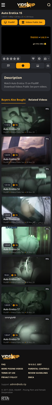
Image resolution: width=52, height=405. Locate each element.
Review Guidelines (38, 373)
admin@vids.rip (18, 384)
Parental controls (38, 368)
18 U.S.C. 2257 (34, 364)
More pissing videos (12, 368)
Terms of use (8, 373)
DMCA (31, 377)
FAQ (3, 364)
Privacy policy (9, 377)
